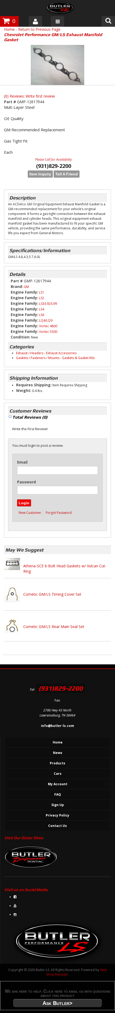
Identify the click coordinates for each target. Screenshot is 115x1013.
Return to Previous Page (39, 29)
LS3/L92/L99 (48, 303)
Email (22, 462)
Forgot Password (59, 512)
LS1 (41, 292)
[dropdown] (57, 21)
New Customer (30, 512)
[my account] (35, 21)
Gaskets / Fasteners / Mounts (37, 358)
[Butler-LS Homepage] (60, 8)
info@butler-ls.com (57, 725)
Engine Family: (24, 292)
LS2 (41, 298)
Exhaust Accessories (61, 353)
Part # (10, 101)
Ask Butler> (57, 1003)
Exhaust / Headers (29, 353)
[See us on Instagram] (15, 914)
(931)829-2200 (61, 688)
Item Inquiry (40, 174)
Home (9, 29)
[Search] (108, 21)
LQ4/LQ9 (45, 320)
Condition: (20, 337)
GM (26, 286)
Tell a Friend (66, 174)
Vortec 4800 (48, 326)
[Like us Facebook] (15, 897)
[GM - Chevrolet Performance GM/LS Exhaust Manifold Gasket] (57, 65)
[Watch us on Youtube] (15, 905)
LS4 (41, 309)
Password (26, 481)
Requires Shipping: (34, 384)
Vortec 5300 (48, 331)
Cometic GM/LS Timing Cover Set (52, 594)
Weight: (23, 390)
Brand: (17, 286)
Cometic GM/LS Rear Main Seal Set (53, 626)
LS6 (41, 315)
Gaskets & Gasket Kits (78, 358)
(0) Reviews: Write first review (29, 96)
